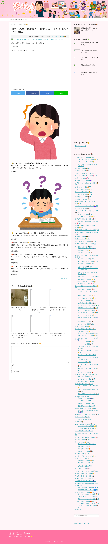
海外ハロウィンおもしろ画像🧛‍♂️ (88, 499)
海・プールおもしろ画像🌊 (87, 444)
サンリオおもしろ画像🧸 (83, 326)
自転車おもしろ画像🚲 (86, 403)
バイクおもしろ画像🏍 (85, 400)
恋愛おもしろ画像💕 (82, 178)
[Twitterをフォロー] (94, 2)
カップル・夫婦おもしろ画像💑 (86, 175)
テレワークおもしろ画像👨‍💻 (87, 161)
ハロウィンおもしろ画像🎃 (84, 492)
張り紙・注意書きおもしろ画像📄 (86, 243)
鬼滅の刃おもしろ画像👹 (86, 289)
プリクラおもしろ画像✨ (83, 189)
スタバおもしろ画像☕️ (86, 259)
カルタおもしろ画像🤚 (86, 463)
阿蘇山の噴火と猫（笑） (88, 65)
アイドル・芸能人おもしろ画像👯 (86, 281)
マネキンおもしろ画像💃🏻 (86, 372)
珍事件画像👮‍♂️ (80, 421)
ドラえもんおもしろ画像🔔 (87, 298)
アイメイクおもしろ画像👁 (87, 355)
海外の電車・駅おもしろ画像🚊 (88, 394)
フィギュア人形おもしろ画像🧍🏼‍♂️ (85, 329)
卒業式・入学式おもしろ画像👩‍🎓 (85, 473)
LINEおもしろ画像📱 (85, 214)
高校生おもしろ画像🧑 (83, 196)
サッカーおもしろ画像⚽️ (86, 379)
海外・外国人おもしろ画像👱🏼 (85, 408)
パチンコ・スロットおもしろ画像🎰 (87, 437)
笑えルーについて (23, 19)
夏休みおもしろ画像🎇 (86, 451)
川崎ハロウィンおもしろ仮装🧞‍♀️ (88, 496)
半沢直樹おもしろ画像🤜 (86, 279)
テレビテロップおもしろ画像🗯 (88, 276)
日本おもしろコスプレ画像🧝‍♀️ (88, 333)
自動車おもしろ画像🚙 (86, 398)
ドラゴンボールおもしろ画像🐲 (88, 305)
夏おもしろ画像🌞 (82, 442)
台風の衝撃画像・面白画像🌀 (88, 487)
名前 (12, 365)
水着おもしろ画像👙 (85, 446)
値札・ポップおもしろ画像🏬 (85, 241)
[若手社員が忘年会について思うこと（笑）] (58, 323)
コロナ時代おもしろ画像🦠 (84, 157)
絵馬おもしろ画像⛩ (85, 466)
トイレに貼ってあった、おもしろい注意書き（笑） (39, 310)
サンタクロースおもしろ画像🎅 (88, 503)
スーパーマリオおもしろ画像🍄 (88, 310)
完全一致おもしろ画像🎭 (84, 431)
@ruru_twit (64, 278)
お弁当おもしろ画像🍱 (85, 253)
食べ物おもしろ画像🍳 (83, 246)
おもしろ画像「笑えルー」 (55, 541)
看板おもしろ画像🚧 (82, 236)
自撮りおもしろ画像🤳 (83, 187)
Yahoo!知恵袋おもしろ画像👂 (88, 428)
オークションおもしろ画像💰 (87, 426)
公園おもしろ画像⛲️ (82, 417)
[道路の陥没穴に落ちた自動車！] (38, 323)
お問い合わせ (13, 19)
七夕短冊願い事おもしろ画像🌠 (85, 481)
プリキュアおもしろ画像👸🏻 (87, 315)
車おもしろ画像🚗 (82, 396)
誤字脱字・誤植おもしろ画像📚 (86, 219)
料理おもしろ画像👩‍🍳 (85, 250)
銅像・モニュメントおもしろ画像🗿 (87, 414)
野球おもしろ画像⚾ (85, 376)
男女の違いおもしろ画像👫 (84, 180)
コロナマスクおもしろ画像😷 (88, 159)
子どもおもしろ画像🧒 (59, 36)
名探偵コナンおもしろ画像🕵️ (88, 308)
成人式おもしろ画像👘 (82, 468)
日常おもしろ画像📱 (82, 439)
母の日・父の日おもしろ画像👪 (85, 476)
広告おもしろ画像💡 (82, 239)
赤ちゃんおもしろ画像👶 (83, 192)
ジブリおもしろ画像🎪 (86, 300)
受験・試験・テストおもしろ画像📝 (87, 230)
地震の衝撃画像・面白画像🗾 (88, 490)
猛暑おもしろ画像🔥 (85, 449)
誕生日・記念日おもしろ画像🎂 (85, 456)
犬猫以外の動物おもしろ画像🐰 (86, 173)
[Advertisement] (40, 73)
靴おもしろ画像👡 (84, 362)
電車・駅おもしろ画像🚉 (84, 384)
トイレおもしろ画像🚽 (83, 419)
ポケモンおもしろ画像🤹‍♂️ (86, 295)
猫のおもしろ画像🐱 (82, 168)
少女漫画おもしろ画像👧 (86, 321)
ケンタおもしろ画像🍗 (86, 263)
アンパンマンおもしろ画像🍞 (88, 312)
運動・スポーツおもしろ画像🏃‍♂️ (86, 375)
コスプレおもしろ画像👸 (84, 331)
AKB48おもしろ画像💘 (86, 283)
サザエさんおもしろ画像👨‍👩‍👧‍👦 (87, 303)
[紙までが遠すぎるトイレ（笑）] (19, 297)
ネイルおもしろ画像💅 (86, 341)
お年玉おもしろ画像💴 (86, 460)
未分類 (78, 509)
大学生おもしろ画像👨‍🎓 (83, 199)
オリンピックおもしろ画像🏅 (88, 381)
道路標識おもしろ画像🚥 (86, 406)
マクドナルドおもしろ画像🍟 (88, 261)
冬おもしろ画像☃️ (82, 453)
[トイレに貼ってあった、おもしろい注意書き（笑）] (38, 297)
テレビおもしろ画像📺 (83, 266)
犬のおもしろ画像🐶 (82, 171)
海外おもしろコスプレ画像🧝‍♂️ (88, 335)
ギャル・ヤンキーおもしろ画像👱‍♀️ (86, 206)
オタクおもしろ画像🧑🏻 (83, 208)
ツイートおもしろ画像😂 (86, 216)
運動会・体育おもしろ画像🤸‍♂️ (84, 478)
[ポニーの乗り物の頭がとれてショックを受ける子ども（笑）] (47, 93)
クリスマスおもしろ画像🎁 (84, 501)
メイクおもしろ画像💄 (86, 344)
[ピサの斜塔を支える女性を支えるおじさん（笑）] (58, 297)
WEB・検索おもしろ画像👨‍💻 (85, 424)
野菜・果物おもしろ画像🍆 (87, 248)
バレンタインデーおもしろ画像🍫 (86, 471)
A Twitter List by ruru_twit (81, 523)
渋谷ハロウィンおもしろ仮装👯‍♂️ (88, 494)
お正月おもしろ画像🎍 (83, 458)
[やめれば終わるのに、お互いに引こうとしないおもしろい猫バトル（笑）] (19, 323)
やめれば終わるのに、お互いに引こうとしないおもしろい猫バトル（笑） (19, 336)
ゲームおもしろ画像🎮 (86, 324)
